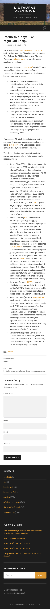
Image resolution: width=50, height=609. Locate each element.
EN (5, 482)
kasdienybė (8, 487)
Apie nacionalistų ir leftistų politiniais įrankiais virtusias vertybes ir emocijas (23, 532)
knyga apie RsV (10, 492)
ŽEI (25, 218)
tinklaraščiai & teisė (12, 507)
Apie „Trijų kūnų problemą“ (14, 538)
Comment (8, 393)
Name (6, 421)
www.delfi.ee (38, 297)
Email (6, 432)
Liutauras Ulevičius (25, 9)
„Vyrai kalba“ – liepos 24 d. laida (17, 548)
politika (10, 352)
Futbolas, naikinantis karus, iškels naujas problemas (24, 369)
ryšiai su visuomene (12, 502)
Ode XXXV (9, 360)
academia (8, 477)
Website (7, 444)
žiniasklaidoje (9, 512)
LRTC (29, 282)
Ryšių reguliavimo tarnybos (31, 50)
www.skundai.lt (16, 247)
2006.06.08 (8, 45)
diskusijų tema (19, 59)
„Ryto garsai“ (27, 67)
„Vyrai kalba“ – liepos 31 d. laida (17, 543)
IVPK (22, 258)
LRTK (36, 202)
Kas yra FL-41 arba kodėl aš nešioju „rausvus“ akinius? (23, 554)
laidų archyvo (14, 145)
